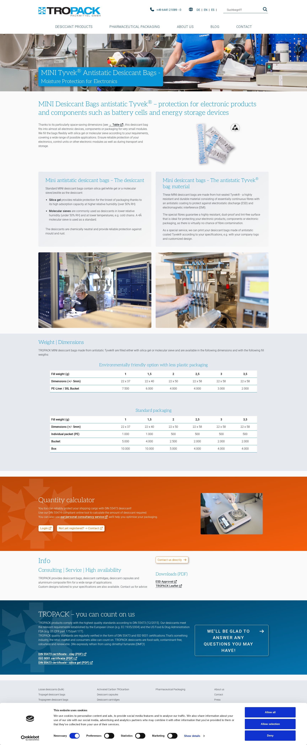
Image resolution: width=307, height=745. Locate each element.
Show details (192, 735)
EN (205, 10)
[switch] (109, 736)
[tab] (74, 26)
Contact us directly (170, 560)
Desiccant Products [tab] (74, 27)
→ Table (114, 124)
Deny (270, 735)
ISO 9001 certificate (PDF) (56, 658)
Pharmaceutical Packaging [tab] (134, 27)
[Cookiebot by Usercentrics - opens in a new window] (30, 738)
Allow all (270, 712)
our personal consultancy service (82, 517)
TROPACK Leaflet (167, 586)
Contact (244, 27)
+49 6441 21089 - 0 (168, 10)
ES (212, 10)
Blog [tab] (215, 27)
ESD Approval (164, 581)
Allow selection (270, 723)
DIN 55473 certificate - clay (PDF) (60, 654)
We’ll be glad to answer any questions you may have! (228, 641)
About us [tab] (185, 27)
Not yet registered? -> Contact (79, 528)
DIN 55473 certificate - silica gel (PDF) (63, 662)
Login (44, 528)
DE (198, 10)
